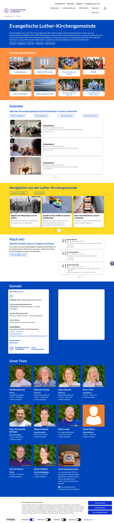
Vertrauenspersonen (71, 481)
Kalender (70, 4)
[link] (55, 8)
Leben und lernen (69, 8)
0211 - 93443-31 (66, 397)
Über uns (95, 12)
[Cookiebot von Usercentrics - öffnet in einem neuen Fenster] (11, 519)
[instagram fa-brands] (11, 296)
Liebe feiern (54, 8)
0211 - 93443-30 (41, 397)
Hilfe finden (83, 8)
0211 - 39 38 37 (17, 397)
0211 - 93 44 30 (17, 331)
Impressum (13, 343)
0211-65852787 (17, 437)
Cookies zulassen (100, 503)
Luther (19, 16)
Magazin (79, 4)
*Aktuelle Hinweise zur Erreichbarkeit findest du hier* (28, 336)
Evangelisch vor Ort (92, 4)
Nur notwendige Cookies (100, 512)
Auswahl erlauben (100, 507)
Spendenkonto (14, 340)
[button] (12, 43)
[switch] (48, 519)
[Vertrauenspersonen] (69, 455)
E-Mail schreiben (15, 334)
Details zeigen (88, 519)
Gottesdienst (60, 4)
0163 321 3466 (41, 434)
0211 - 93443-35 (90, 395)
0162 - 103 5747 (41, 474)
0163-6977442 (65, 434)
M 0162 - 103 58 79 (16, 474)
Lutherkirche (14, 307)
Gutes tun (95, 8)
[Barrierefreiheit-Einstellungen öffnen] (112, 263)
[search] (105, 8)
